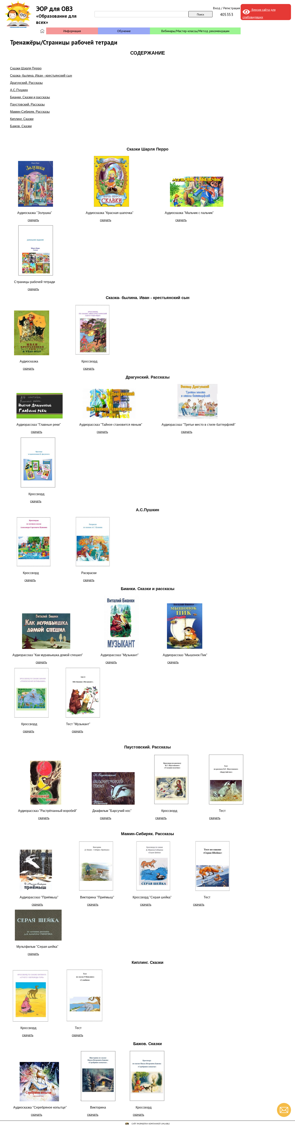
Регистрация (231, 8)
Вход (216, 8)
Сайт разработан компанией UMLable (151, 1123)
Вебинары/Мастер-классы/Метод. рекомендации (195, 31)
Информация (72, 31)
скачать (33, 220)
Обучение (124, 31)
